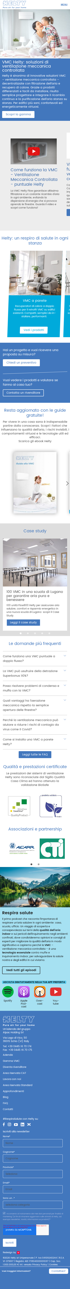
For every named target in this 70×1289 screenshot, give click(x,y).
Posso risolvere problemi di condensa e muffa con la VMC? (31, 688)
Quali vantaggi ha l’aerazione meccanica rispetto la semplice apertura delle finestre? (26, 705)
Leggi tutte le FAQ (35, 754)
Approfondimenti (13, 1091)
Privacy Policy (39, 1264)
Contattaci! (59, 1271)
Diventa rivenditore (14, 1067)
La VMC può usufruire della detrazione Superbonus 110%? (30, 673)
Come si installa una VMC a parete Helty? (28, 742)
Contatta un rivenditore (23, 392)
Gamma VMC (11, 1061)
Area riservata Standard (17, 1085)
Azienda (8, 1055)
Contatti (8, 1109)
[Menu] (64, 4)
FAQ (5, 1103)
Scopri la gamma (18, 114)
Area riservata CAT (14, 1073)
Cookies (53, 1264)
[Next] (66, 483)
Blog (5, 1097)
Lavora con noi (12, 1079)
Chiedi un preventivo (21, 362)
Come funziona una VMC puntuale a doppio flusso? (29, 658)
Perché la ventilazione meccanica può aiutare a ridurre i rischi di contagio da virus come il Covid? (31, 725)
